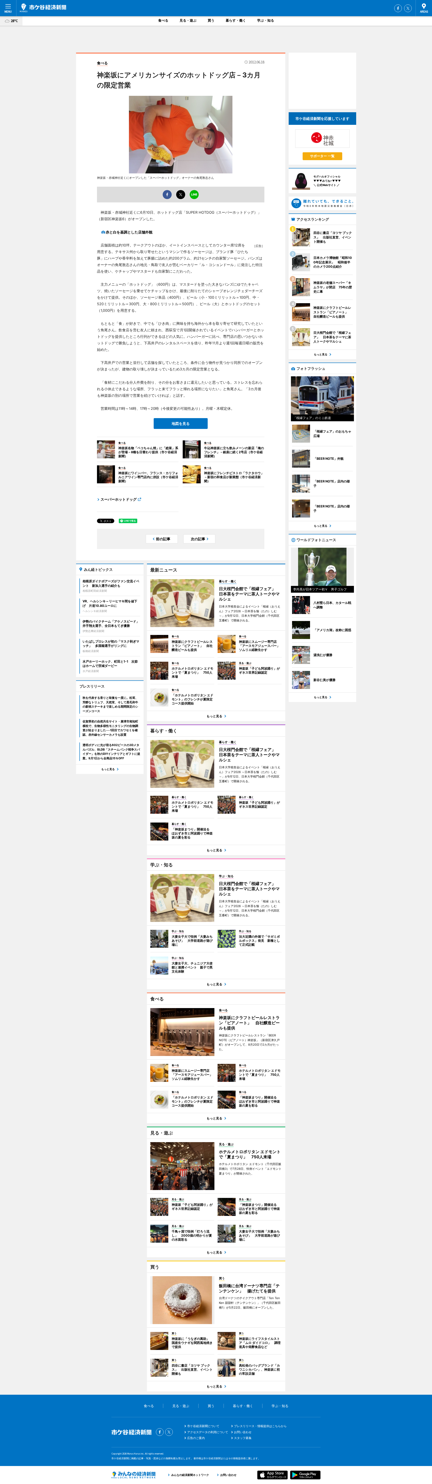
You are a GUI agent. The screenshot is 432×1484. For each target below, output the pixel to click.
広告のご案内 (196, 1438)
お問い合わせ (243, 1432)
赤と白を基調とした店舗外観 (129, 232)
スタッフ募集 (243, 1438)
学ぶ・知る (265, 20)
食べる (163, 20)
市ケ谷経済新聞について (203, 1426)
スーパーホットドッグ (119, 499)
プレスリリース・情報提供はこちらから (260, 1426)
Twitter (408, 8)
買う (211, 20)
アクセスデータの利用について (207, 1432)
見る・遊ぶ (188, 20)
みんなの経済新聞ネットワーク (133, 1475)
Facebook (398, 8)
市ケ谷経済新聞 (43, 7)
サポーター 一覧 (322, 156)
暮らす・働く (236, 20)
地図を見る (181, 423)
